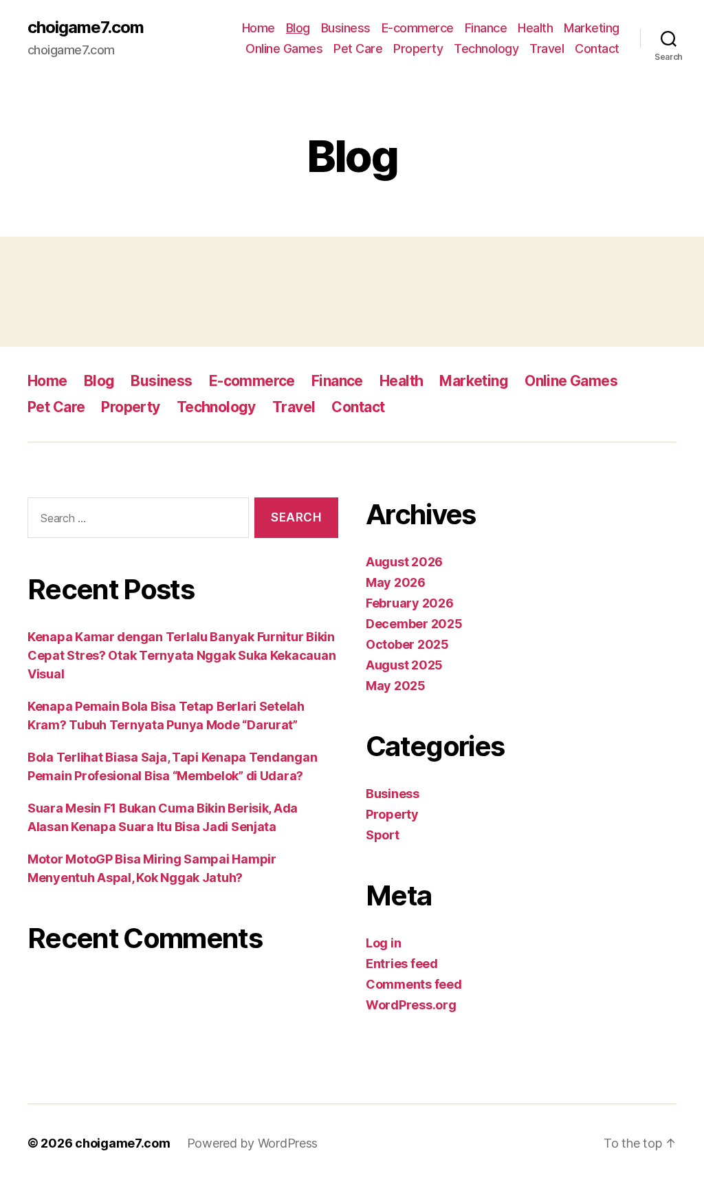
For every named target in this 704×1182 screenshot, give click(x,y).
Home (258, 28)
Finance (486, 28)
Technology (486, 48)
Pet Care (357, 48)
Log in (383, 943)
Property (418, 48)
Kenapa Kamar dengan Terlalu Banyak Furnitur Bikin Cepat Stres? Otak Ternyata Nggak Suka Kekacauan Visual (182, 655)
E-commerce (418, 28)
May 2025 (396, 685)
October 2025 (407, 644)
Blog (298, 28)
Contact (597, 48)
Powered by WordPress (252, 1143)
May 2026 (396, 582)
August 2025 (404, 665)
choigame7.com (86, 27)
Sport (382, 835)
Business (346, 28)
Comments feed (414, 984)
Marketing (591, 28)
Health (535, 28)
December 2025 (414, 623)
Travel (546, 48)
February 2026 (410, 603)
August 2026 (404, 562)
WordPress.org (411, 1005)
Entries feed (402, 963)
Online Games (283, 48)
